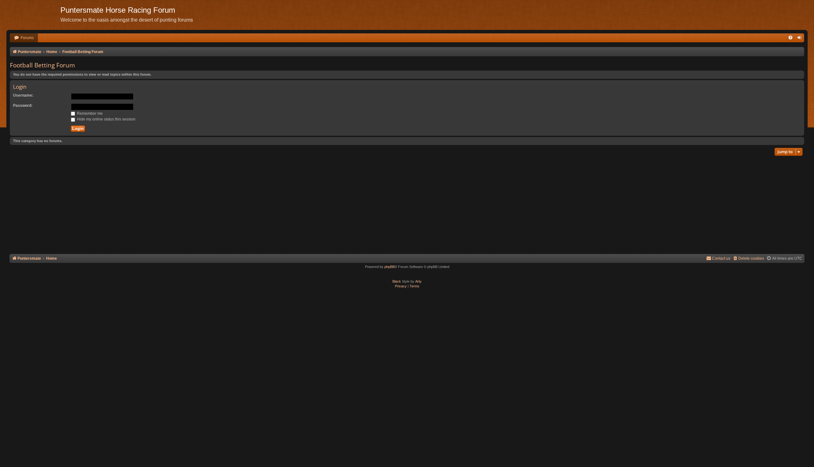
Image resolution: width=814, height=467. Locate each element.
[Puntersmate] (33, 14)
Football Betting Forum (42, 65)
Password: (22, 105)
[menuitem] (23, 38)
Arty (418, 281)
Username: (23, 95)
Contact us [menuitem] (721, 258)
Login (19, 86)
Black (396, 281)
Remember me (89, 113)
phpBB (389, 267)
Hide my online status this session (105, 119)
